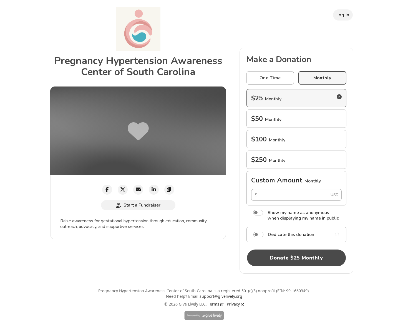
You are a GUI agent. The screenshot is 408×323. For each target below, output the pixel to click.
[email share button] (138, 189)
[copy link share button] (169, 189)
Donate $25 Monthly (296, 258)
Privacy (233, 304)
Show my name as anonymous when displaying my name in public (303, 215)
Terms (213, 304)
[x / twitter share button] (122, 189)
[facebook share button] (107, 189)
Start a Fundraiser (142, 205)
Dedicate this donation (291, 234)
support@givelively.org (221, 296)
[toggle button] (258, 212)
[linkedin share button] (153, 189)
